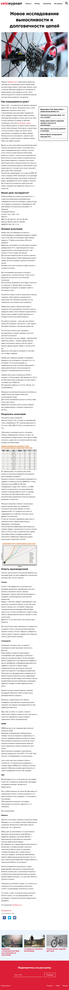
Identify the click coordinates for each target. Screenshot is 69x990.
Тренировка (47, 3)
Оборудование (6, 910)
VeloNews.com (12, 82)
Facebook (50, 986)
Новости (28, 3)
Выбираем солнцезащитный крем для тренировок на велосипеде (10, 952)
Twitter (58, 986)
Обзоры (37, 3)
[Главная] (11, 5)
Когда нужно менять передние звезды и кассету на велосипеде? (52, 123)
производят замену (24, 123)
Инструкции (58, 3)
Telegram (65, 986)
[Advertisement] (53, 91)
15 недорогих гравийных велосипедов (33, 950)
